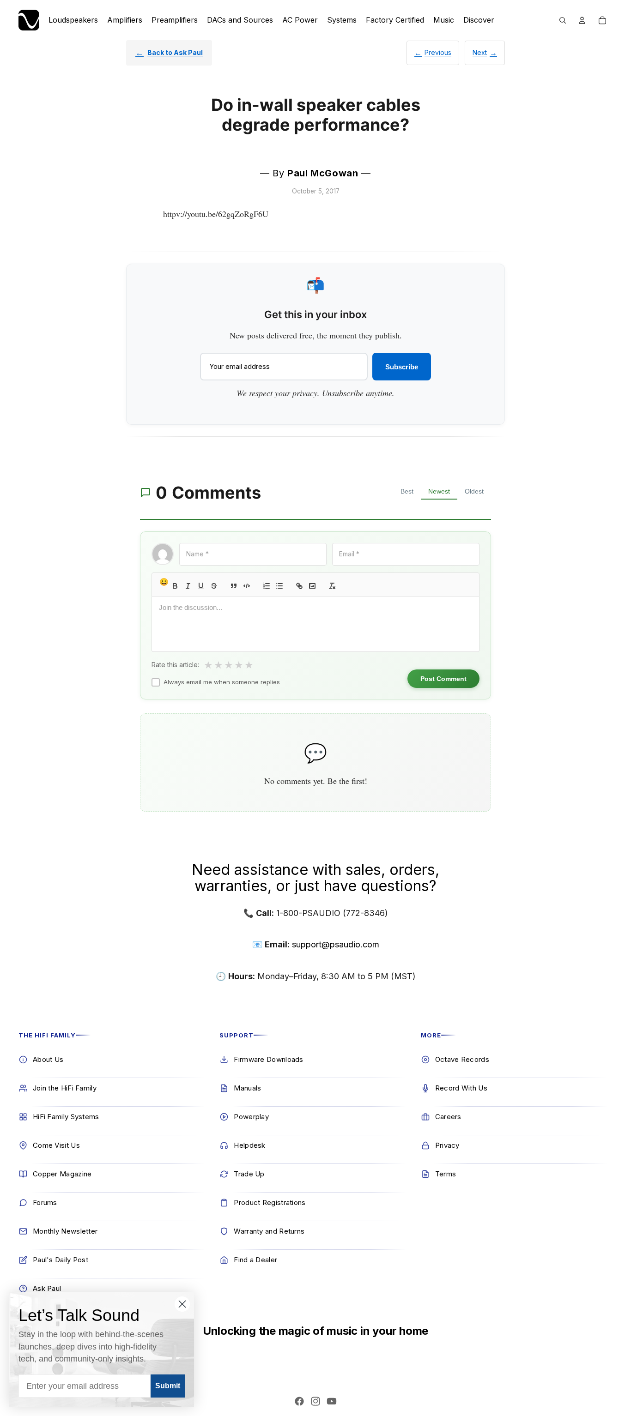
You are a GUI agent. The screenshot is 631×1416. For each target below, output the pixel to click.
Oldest (474, 491)
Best (406, 491)
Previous (438, 52)
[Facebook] (299, 1401)
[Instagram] (315, 1401)
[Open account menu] (582, 20)
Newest (439, 491)
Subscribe (401, 367)
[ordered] (266, 585)
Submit (167, 1386)
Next (480, 52)
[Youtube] (331, 1401)
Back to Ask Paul (175, 52)
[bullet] (279, 585)
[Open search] (562, 20)
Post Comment (443, 678)
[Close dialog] (182, 1304)
